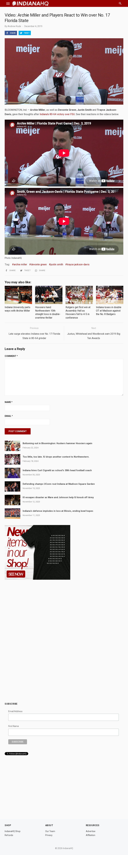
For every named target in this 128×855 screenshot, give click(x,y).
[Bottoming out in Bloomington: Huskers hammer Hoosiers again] (12, 446)
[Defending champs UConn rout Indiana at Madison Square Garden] (12, 486)
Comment (11, 356)
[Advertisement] (64, 676)
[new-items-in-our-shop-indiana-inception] (37, 579)
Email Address (15, 711)
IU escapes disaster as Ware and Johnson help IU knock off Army (58, 497)
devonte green (39, 264)
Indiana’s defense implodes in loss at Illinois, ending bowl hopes (58, 511)
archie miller (20, 264)
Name (8, 402)
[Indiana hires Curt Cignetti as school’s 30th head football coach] (12, 473)
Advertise (90, 831)
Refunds (9, 835)
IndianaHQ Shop (12, 831)
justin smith (57, 264)
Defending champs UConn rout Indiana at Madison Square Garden (59, 484)
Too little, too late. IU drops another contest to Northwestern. (56, 457)
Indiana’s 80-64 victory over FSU (57, 114)
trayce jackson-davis (78, 264)
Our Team (50, 831)
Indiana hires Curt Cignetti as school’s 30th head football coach (57, 470)
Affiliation (90, 835)
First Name (13, 726)
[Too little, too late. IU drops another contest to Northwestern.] (12, 459)
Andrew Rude (14, 26)
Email (9, 416)
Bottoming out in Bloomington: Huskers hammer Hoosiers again (57, 443)
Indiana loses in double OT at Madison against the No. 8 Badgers (108, 311)
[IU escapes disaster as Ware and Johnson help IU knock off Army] (12, 500)
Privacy (48, 835)
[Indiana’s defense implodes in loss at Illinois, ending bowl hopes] (12, 513)
